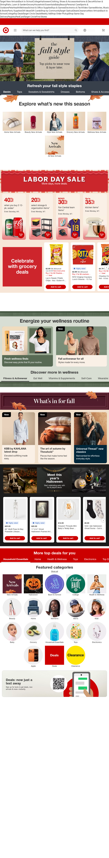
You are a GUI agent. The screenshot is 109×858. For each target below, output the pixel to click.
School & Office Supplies (39, 7)
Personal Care (73, 4)
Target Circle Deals (32, 13)
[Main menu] (15, 30)
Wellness (23, 7)
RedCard (20, 16)
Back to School (25, 1)
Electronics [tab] (90, 559)
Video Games (88, 7)
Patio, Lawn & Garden (16, 4)
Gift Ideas (26, 10)
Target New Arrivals (9, 1)
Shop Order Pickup (60, 13)
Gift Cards (36, 10)
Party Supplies (15, 10)
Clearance (83, 10)
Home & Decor (87, 1)
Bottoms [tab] (80, 91)
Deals (75, 10)
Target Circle (30, 16)
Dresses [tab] (65, 91)
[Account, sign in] (90, 30)
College (36, 1)
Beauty (63, 4)
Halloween (45, 1)
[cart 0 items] (103, 30)
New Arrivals (94, 10)
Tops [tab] (19, 91)
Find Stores (41, 16)
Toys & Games (58, 7)
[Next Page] (106, 267)
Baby (57, 4)
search (76, 30)
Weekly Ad (46, 13)
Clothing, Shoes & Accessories (65, 1)
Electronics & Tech (73, 7)
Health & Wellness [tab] (57, 559)
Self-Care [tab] (86, 378)
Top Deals (18, 13)
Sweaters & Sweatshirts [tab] (41, 91)
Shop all (54, 571)
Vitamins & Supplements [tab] (62, 378)
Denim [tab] (7, 91)
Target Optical (66, 10)
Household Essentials (44, 4)
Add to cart (56, 287)
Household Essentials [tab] (15, 559)
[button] (79, 268)
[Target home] (6, 30)
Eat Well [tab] (37, 378)
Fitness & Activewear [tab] (15, 378)
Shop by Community (50, 10)
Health (16, 7)
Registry (12, 16)
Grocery (30, 4)
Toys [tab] (75, 559)
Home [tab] (38, 559)
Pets (11, 7)
